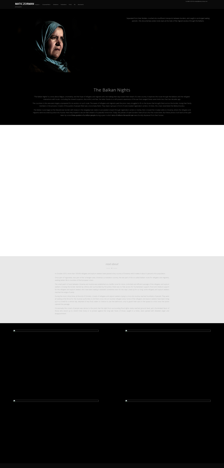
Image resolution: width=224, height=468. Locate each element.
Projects (37, 4)
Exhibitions (55, 4)
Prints (70, 4)
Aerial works (81, 4)
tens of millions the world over (123, 115)
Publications (63, 4)
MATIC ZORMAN (24, 3)
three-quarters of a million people (83, 115)
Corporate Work (46, 4)
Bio (75, 4)
